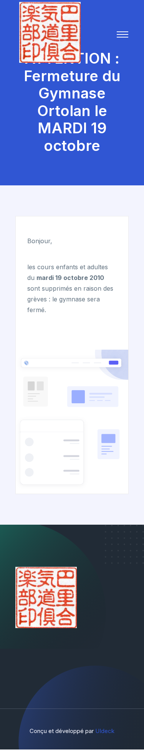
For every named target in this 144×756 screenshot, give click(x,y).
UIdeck (104, 731)
